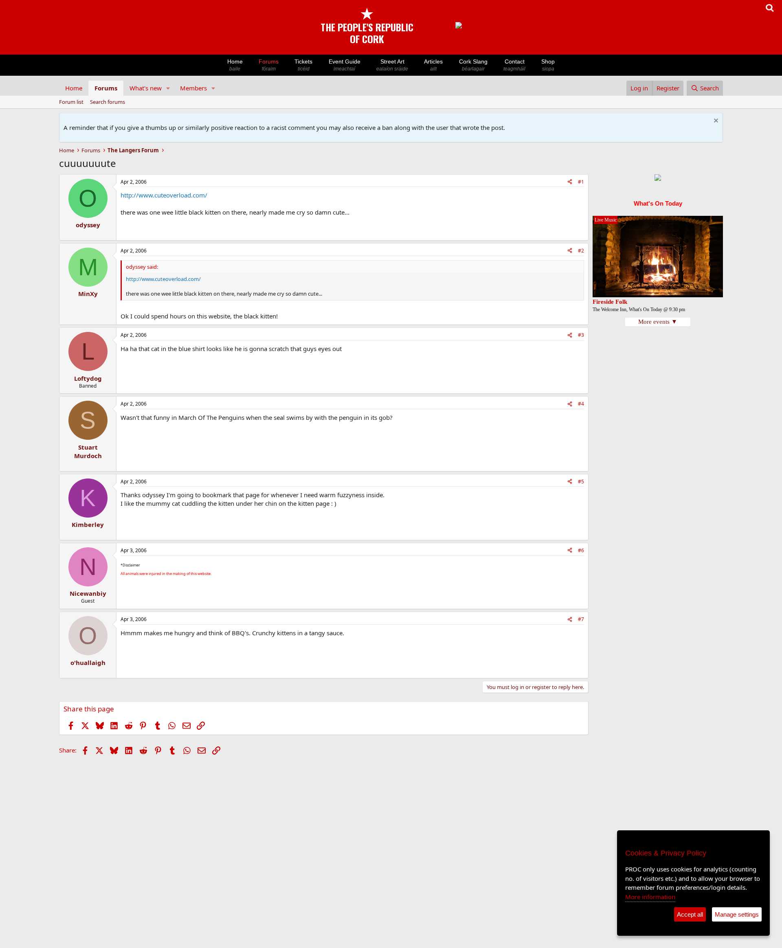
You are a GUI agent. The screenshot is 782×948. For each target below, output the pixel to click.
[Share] (570, 182)
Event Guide (344, 65)
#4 (581, 403)
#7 (581, 619)
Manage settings (737, 914)
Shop (548, 65)
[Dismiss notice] (715, 121)
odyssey (88, 225)
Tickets (303, 65)
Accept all (690, 914)
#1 (581, 181)
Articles (433, 65)
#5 (581, 481)
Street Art (392, 65)
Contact (514, 65)
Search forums (107, 101)
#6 (581, 550)
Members (193, 88)
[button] (168, 88)
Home (235, 65)
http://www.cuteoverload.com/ (164, 195)
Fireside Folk (610, 301)
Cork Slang (473, 65)
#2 (581, 250)
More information (650, 897)
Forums (269, 65)
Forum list (71, 101)
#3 (581, 334)
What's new (146, 88)
